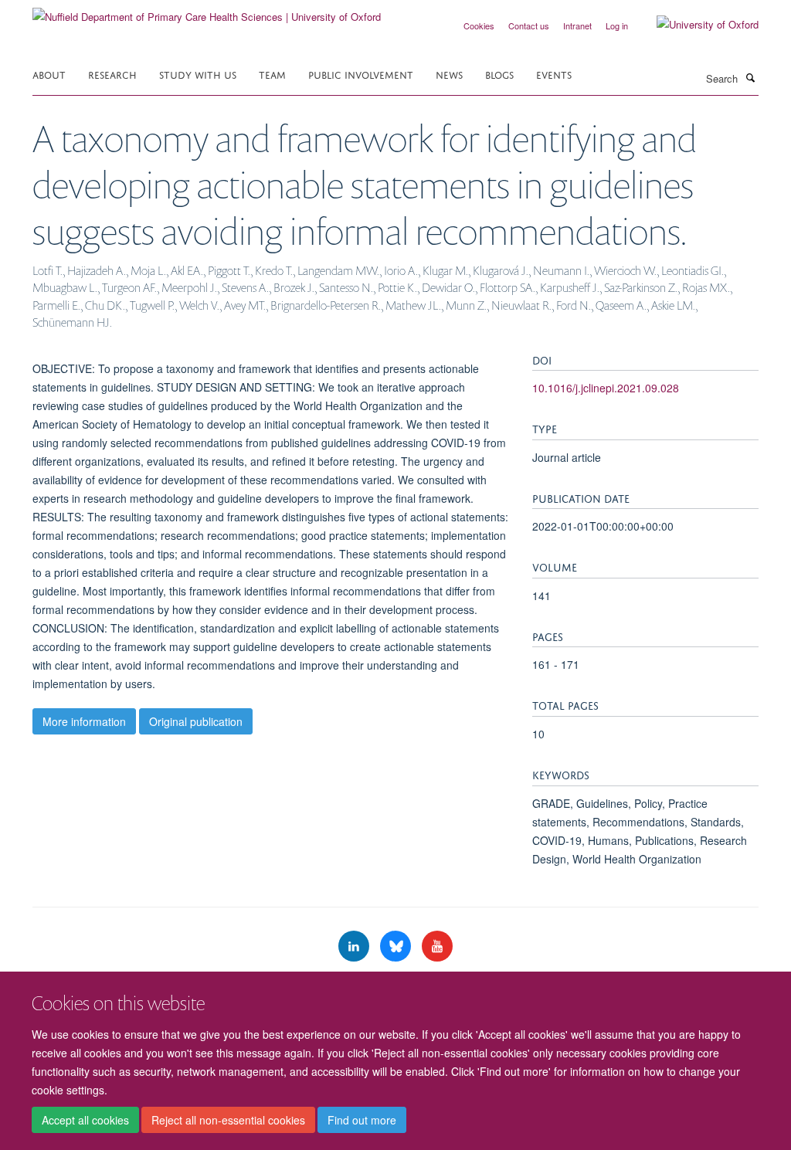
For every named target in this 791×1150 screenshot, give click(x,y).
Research (112, 73)
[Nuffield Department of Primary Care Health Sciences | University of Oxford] (206, 11)
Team (272, 73)
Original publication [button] (196, 721)
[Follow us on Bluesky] (397, 946)
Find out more (362, 1120)
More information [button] (84, 721)
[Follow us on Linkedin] (355, 946)
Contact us (528, 25)
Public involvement (360, 73)
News (449, 73)
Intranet (577, 25)
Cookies (478, 25)
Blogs (499, 73)
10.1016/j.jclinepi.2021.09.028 (605, 387)
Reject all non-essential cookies (228, 1120)
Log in (617, 25)
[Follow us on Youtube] (437, 946)
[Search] (750, 77)
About (49, 73)
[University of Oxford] (696, 24)
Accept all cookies (85, 1120)
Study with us (197, 73)
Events (554, 73)
